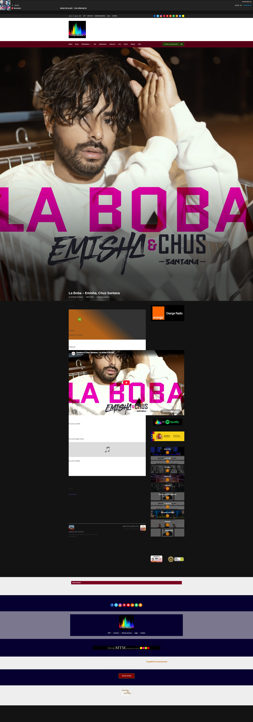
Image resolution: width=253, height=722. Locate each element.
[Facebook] (154, 16)
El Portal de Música (77, 297)
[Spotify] (173, 16)
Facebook (154, 411)
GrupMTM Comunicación (156, 662)
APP (84, 16)
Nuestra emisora (100, 16)
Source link (72, 494)
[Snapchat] (183, 16)
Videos (133, 44)
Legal (108, 16)
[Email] (180, 16)
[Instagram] (161, 16)
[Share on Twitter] (113, 520)
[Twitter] (158, 16)
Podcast (112, 44)
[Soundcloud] (170, 16)
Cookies (114, 16)
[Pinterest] (164, 16)
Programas (85, 44)
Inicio (70, 44)
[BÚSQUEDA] (181, 44)
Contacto (90, 16)
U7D (119, 44)
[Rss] (177, 16)
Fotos (126, 44)
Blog (77, 44)
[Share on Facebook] (108, 520)
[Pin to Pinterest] (117, 520)
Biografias (103, 44)
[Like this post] (103, 520)
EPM (139, 44)
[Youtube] (167, 16)
